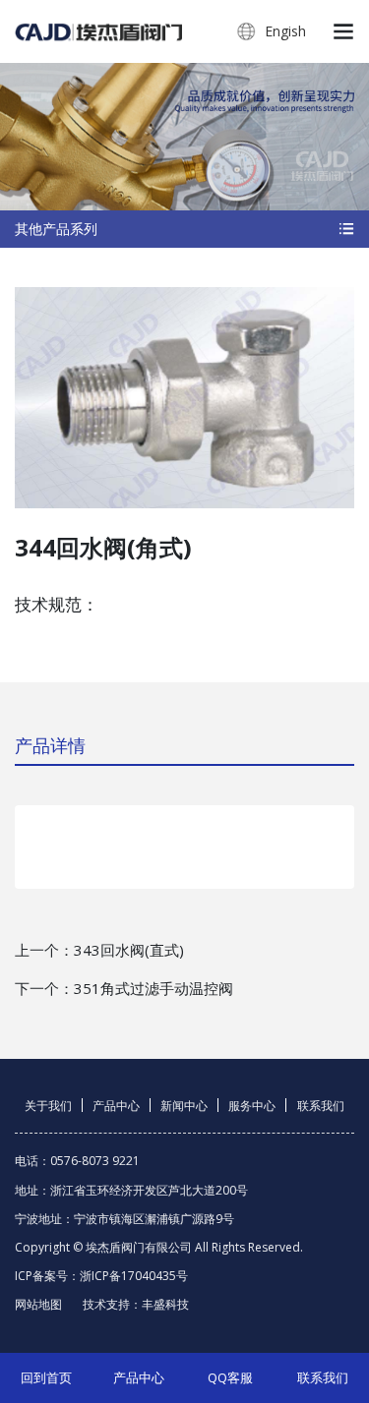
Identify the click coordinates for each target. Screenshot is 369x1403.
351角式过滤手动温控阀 (153, 988)
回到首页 (46, 1377)
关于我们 (48, 1105)
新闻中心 (184, 1105)
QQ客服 (230, 1377)
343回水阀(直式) (129, 950)
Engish (283, 31)
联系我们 (320, 1105)
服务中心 (252, 1105)
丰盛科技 (165, 1304)
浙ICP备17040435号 (134, 1275)
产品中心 (116, 1105)
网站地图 (38, 1304)
